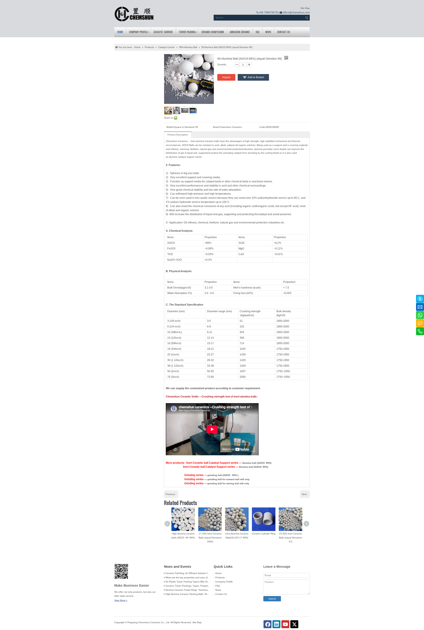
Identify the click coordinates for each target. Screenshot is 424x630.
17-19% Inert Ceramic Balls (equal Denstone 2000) (210, 537)
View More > (120, 600)
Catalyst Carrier (163, 32)
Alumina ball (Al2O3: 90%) (253, 467)
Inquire (226, 77)
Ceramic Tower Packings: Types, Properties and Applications (197, 585)
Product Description (177, 134)
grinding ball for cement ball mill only (228, 479)
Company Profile (138, 32)
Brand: (216, 127)
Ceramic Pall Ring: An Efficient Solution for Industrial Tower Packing (200, 573)
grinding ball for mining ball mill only (228, 483)
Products (220, 577)
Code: (262, 127)
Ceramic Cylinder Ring (263, 533)
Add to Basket (256, 77)
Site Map (305, 8)
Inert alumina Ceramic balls (205, 141)
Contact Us (283, 32)
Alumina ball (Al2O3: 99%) (256, 463)
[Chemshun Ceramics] (134, 14)
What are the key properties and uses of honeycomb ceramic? (198, 577)
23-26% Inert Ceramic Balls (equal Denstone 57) (290, 537)
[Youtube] (285, 624)
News (268, 32)
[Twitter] (294, 624)
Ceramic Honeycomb (212, 32)
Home (120, 32)
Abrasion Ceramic (240, 32)
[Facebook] (267, 624)
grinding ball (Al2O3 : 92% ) (222, 475)
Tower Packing (187, 32)
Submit (272, 598)
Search (307, 17)
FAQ (257, 32)
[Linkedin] (276, 624)
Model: (170, 127)
